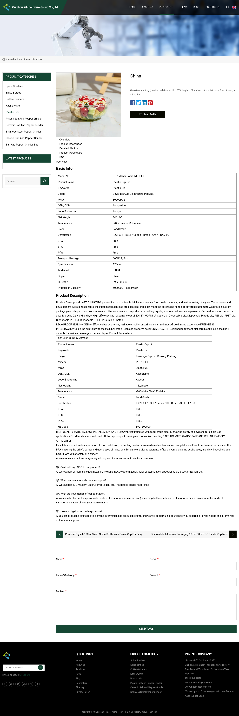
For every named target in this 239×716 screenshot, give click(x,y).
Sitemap (80, 687)
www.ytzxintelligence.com (198, 682)
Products (165, 7)
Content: (61, 591)
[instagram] (30, 684)
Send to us (149, 114)
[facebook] (4, 684)
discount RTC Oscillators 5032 (200, 660)
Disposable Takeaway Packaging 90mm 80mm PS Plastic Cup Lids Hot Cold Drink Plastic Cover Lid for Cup (186, 534)
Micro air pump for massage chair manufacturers (210, 691)
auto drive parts (193, 678)
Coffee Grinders (15, 99)
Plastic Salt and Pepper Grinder (24, 118)
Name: (60, 559)
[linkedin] (11, 684)
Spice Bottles (13, 92)
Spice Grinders (14, 86)
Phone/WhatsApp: (66, 575)
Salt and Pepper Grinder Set (22, 144)
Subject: (155, 575)
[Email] (40, 667)
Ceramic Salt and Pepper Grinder (24, 125)
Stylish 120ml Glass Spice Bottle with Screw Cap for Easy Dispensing (109, 534)
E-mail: (154, 559)
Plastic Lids (29, 59)
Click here (25, 675)
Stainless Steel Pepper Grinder (23, 131)
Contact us (212, 7)
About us (147, 7)
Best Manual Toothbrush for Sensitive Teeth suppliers (207, 671)
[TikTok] (37, 684)
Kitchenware (13, 105)
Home (132, 7)
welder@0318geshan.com (146, 712)
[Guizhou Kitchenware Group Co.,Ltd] (18, 656)
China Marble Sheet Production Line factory (207, 665)
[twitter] (17, 684)
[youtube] (24, 684)
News (184, 7)
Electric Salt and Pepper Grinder (24, 138)
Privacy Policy (83, 692)
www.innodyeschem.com (198, 686)
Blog (196, 7)
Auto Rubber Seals (194, 696)
